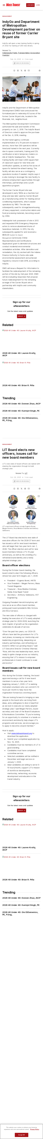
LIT (26, 473)
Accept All (21, 1135)
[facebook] (14, 71)
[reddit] (25, 71)
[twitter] (21, 71)
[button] (3, 5)
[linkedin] (18, 71)
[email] (29, 71)
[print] (40, 71)
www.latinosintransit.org (21, 733)
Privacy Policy (34, 1129)
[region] (21, 1131)
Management (7, 16)
